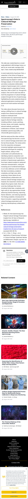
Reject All (14, 492)
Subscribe (20, 260)
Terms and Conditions (14, 457)
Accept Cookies (14, 496)
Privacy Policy (14, 453)
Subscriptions (14, 455)
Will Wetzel (18, 426)
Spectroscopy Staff (14, 367)
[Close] (26, 469)
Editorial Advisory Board (14, 446)
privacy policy (7, 265)
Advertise (14, 441)
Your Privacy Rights (14, 458)
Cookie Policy (12, 485)
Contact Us (14, 445)
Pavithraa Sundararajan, (9, 426)
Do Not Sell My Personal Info (14, 450)
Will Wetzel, (6, 367)
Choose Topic (12, 6)
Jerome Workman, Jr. (8, 306)
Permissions (14, 452)
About (14, 439)
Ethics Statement (14, 448)
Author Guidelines (14, 443)
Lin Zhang (14, 397)
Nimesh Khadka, (8, 397)
